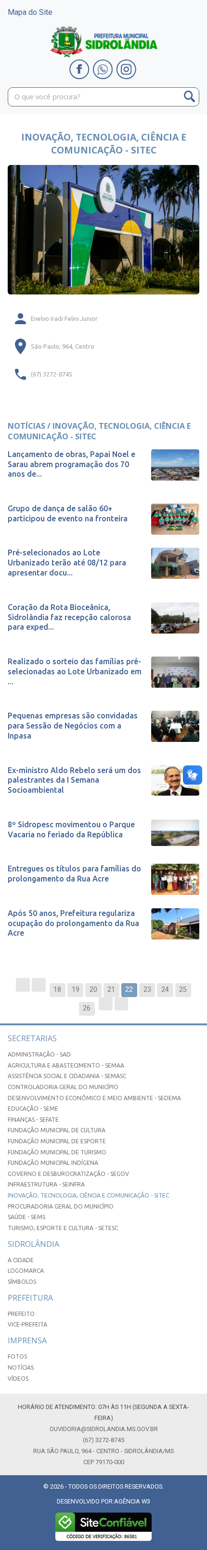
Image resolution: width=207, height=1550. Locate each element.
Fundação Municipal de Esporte (57, 1141)
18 (57, 990)
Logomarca (26, 1271)
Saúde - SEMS (26, 1217)
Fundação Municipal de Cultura (56, 1130)
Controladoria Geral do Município (63, 1087)
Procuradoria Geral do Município (61, 1206)
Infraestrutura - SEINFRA (46, 1184)
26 (87, 1008)
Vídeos (18, 1378)
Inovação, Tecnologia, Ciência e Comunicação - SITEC (88, 1195)
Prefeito (21, 1314)
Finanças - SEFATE (33, 1119)
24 (165, 990)
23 (147, 990)
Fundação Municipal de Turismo (57, 1152)
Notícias (21, 1367)
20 (93, 990)
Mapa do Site (30, 12)
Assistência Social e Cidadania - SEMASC (67, 1076)
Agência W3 (132, 1501)
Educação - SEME (33, 1108)
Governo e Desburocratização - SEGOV (68, 1174)
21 (111, 990)
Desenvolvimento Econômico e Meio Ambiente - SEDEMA (94, 1098)
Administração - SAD (39, 1054)
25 (183, 990)
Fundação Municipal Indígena (53, 1163)
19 (75, 990)
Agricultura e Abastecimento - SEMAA (66, 1065)
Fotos (17, 1356)
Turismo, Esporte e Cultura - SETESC (63, 1228)
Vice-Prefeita (27, 1324)
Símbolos (22, 1282)
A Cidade (21, 1260)
